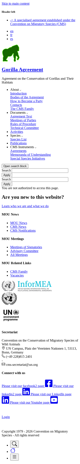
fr (11, 35)
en (11, 31)
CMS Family (19, 271)
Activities (16, 131)
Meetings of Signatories (26, 247)
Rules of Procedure (23, 124)
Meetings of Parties (23, 120)
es (11, 39)
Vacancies (17, 275)
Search (6, 170)
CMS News (18, 226)
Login (6, 417)
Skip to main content (15, 3)
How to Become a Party (26, 101)
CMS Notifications (23, 230)
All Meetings (19, 255)
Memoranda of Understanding (30, 154)
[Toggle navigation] (14, 444)
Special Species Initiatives (27, 158)
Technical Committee (24, 128)
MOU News (18, 223)
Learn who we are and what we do (25, 206)
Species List (18, 139)
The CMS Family (22, 109)
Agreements (18, 151)
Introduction (18, 93)
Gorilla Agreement (22, 69)
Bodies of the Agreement (27, 97)
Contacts (16, 105)
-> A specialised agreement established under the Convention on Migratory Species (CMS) (42, 22)
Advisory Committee (24, 251)
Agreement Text (21, 116)
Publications (18, 143)
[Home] (11, 60)
